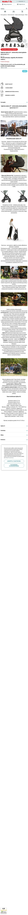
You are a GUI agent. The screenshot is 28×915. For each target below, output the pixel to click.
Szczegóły (3, 102)
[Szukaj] (26, 9)
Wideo (2, 435)
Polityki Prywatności (9, 457)
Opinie (3, 426)
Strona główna (4, 14)
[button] (5, 12)
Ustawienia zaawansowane (14, 465)
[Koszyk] (22, 12)
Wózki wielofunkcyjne (19, 14)
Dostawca (3, 439)
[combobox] (14, 9)
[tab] (14, 102)
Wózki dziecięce (11, 14)
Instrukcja (3, 430)
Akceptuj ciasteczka (14, 461)
